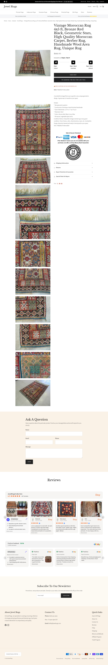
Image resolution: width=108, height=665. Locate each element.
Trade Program (96, 640)
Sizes (82, 12)
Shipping (94, 631)
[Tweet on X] (57, 183)
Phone (57, 438)
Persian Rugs (20, 12)
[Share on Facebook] (59, 183)
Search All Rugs (96, 616)
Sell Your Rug (91, 658)
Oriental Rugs (65, 12)
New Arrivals (83, 1)
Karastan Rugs (43, 12)
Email (27, 438)
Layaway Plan (84, 658)
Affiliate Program (96, 637)
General (14, 20)
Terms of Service (59, 658)
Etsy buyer (63, 519)
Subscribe (66, 595)
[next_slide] (102, 517)
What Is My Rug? (99, 658)
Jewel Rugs (10, 658)
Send (29, 461)
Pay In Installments (76, 658)
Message (28, 447)
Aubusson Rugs (31, 12)
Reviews (88, 1)
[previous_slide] (5, 517)
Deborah (37, 519)
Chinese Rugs (54, 12)
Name (27, 430)
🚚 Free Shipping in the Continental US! (65, 86)
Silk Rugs (75, 12)
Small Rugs (20, 20)
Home (5, 20)
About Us (93, 1)
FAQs (97, 1)
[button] (9, 531)
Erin (86, 519)
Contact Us (102, 1)
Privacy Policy (67, 658)
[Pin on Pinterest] (61, 183)
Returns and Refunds (97, 634)
